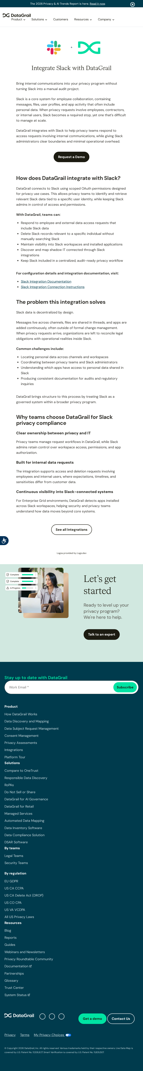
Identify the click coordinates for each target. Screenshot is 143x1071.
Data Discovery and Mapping (26, 721)
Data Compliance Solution (24, 835)
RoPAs (9, 785)
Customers (60, 19)
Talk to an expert (101, 634)
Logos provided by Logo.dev (71, 553)
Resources (81, 19)
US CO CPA (13, 902)
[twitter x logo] (42, 1016)
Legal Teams (13, 856)
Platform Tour (14, 757)
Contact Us (121, 1018)
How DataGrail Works (20, 714)
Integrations (13, 750)
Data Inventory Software (23, 828)
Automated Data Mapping (24, 820)
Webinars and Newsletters (24, 952)
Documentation (16, 966)
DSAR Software (16, 842)
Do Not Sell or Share (19, 792)
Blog (7, 930)
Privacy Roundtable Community (28, 959)
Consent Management (21, 735)
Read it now (97, 4)
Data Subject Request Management (31, 728)
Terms (24, 1035)
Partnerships (14, 973)
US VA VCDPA (14, 910)
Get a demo (92, 1018)
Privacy (10, 1035)
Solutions (37, 19)
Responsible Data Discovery (25, 778)
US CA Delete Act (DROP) (23, 895)
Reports (10, 937)
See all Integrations (72, 529)
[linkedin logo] (52, 1016)
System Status (15, 995)
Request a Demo (71, 157)
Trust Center (14, 987)
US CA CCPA (14, 888)
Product (16, 19)
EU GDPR (11, 881)
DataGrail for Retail (19, 806)
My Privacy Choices (49, 1035)
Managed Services (18, 813)
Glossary (11, 980)
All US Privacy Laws (19, 917)
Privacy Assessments (20, 743)
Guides (9, 944)
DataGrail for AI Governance (26, 799)
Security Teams (16, 863)
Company (104, 19)
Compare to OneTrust (21, 770)
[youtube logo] (61, 1016)
